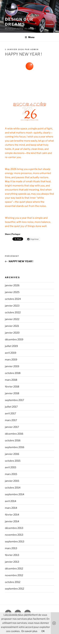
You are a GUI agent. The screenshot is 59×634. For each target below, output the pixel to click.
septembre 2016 (14, 447)
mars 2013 (11, 548)
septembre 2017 (14, 400)
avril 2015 (10, 467)
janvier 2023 (12, 305)
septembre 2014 (14, 494)
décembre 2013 (14, 528)
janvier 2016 (12, 454)
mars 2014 (11, 507)
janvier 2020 (12, 332)
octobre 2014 (12, 487)
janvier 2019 (12, 366)
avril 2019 (10, 352)
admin (34, 49)
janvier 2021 (12, 325)
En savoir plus (29, 631)
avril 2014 (10, 501)
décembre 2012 (14, 568)
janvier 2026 (12, 285)
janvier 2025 (12, 292)
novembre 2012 (14, 575)
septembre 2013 (14, 541)
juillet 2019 (11, 346)
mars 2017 (11, 420)
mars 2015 (11, 474)
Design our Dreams (19, 22)
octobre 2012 (12, 582)
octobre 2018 (12, 373)
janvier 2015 (12, 480)
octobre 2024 (13, 298)
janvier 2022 (12, 319)
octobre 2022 (13, 312)
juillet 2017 (11, 406)
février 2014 (12, 514)
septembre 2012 (14, 588)
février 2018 (12, 386)
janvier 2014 (12, 521)
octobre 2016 (12, 440)
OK (43, 631)
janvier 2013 (12, 561)
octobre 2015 (12, 460)
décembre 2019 (14, 339)
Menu (31, 37)
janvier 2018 (12, 393)
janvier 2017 (12, 427)
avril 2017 (10, 413)
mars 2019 (11, 359)
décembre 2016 (14, 433)
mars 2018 (11, 379)
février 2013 (12, 555)
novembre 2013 (14, 534)
